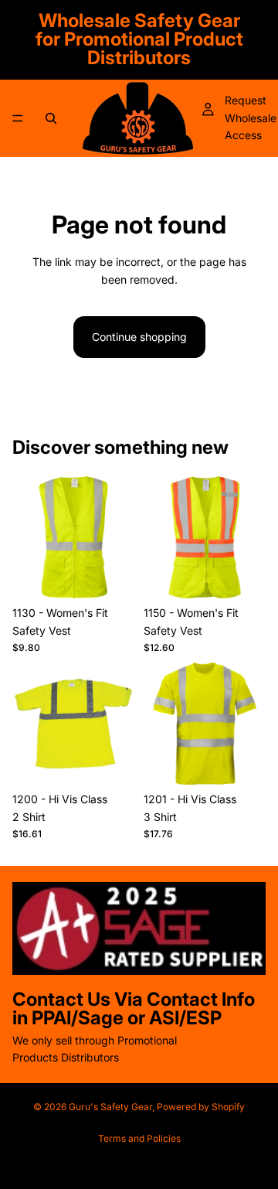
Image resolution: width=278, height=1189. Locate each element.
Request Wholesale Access (250, 117)
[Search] (51, 118)
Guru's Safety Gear (110, 1106)
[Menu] (18, 118)
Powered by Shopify (201, 1106)
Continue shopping (139, 336)
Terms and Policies (139, 1138)
